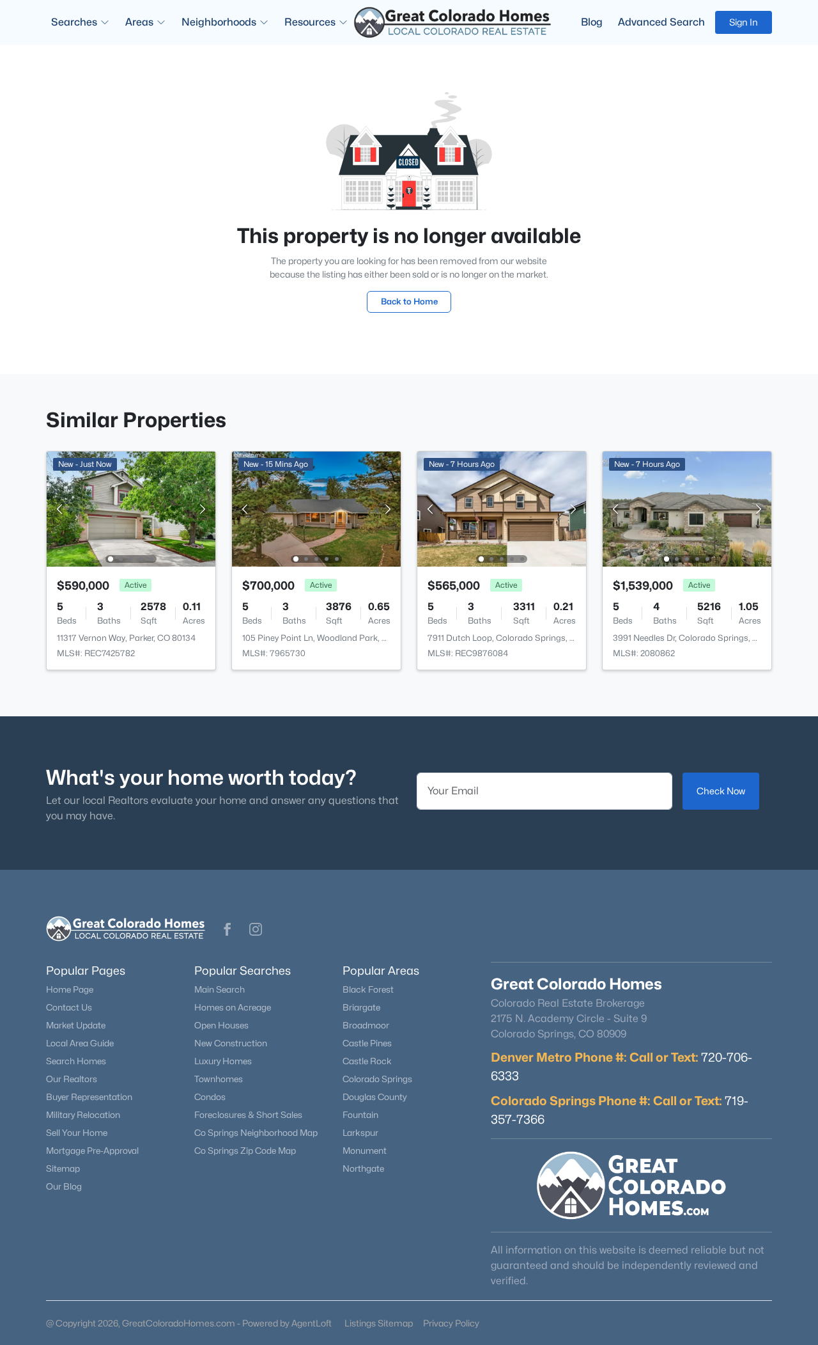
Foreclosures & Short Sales (248, 1115)
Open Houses (221, 1025)
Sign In (743, 22)
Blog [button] (592, 22)
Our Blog (64, 1186)
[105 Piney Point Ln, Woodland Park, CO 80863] (316, 508)
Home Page (69, 989)
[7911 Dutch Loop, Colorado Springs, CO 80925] (501, 508)
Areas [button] (139, 22)
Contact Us (69, 1007)
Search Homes (76, 1061)
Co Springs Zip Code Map (245, 1150)
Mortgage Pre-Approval (92, 1150)
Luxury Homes (223, 1061)
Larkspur (360, 1133)
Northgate (363, 1168)
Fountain (360, 1115)
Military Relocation (83, 1115)
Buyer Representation (89, 1097)
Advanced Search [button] (661, 22)
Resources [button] (310, 22)
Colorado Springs (377, 1079)
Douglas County (374, 1097)
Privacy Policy (451, 1322)
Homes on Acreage (232, 1007)
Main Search (219, 989)
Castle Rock (367, 1061)
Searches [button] (74, 22)
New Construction (230, 1043)
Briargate (361, 1007)
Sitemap (63, 1168)
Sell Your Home (76, 1133)
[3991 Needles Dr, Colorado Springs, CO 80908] (687, 508)
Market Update (75, 1025)
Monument (365, 1150)
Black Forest (368, 989)
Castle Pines (367, 1043)
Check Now (721, 790)
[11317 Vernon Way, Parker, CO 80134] (131, 508)
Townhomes (218, 1079)
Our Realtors (71, 1079)
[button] (227, 929)
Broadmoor (366, 1025)
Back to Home (409, 301)
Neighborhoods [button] (218, 22)
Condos (210, 1097)
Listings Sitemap (378, 1322)
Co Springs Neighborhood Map (256, 1133)
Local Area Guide (80, 1043)
